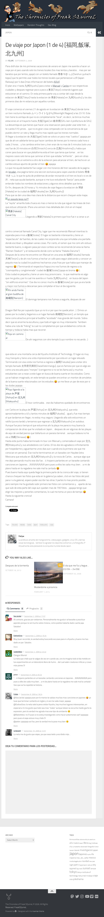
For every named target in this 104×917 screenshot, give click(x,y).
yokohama (78, 879)
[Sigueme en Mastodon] (72, 896)
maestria (72, 858)
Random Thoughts (35, 25)
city (70, 847)
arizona (82, 839)
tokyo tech (82, 876)
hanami (71, 850)
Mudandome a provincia (45, 587)
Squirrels (79, 869)
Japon (8, 32)
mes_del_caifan (82, 858)
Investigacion (86, 850)
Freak (16, 907)
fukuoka (14, 525)
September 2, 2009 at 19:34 (35, 636)
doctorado (84, 847)
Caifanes (95, 843)
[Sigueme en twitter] (77, 896)
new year (92, 861)
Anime (71, 839)
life (92, 854)
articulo (86, 839)
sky (94, 864)
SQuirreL (22, 907)
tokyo (73, 872)
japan (95, 850)
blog (90, 843)
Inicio (7, 25)
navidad (85, 861)
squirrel (72, 868)
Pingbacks (35, 608)
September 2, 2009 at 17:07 (34, 616)
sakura (90, 865)
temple (93, 869)
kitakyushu (43, 525)
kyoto (89, 854)
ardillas (76, 839)
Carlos (66, 85)
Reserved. (9, 907)
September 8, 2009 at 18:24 (31, 694)
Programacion (82, 865)
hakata (22, 525)
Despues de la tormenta (17, 565)
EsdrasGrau (18, 636)
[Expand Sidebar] (99, 33)
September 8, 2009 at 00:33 (31, 675)
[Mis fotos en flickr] (97, 896)
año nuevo (74, 843)
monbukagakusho (75, 861)
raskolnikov (18, 652)
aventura (92, 839)
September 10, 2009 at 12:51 (35, 731)
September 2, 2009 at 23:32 (35, 652)
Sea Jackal (17, 616)
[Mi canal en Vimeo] (92, 896)
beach (81, 843)
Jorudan (12, 171)
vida (70, 879)
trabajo (90, 876)
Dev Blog (52, 25)
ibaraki (77, 850)
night (71, 865)
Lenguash (17, 731)
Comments (16, 608)
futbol (96, 847)
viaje (51, 525)
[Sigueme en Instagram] (82, 896)
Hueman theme (38, 911)
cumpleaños (76, 847)
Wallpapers (19, 25)
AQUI (56, 81)
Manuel (56, 85)
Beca (86, 842)
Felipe (11, 61)
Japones (83, 854)
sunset (86, 868)
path (76, 864)
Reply (16, 631)
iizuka (29, 525)
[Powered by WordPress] (16, 911)
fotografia (91, 847)
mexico (92, 857)
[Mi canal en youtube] (87, 896)
